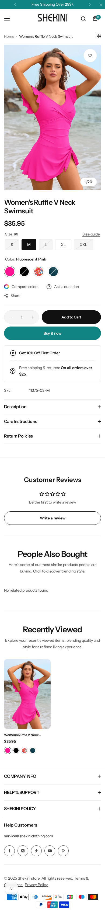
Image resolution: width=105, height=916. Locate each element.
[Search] (83, 19)
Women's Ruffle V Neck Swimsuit (21, 735)
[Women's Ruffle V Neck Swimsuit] (27, 694)
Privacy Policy (36, 884)
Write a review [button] (52, 518)
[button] (15, 5)
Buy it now (52, 333)
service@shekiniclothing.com (28, 836)
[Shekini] (52, 18)
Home (9, 36)
